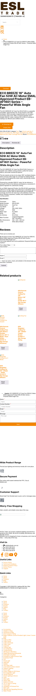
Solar (5, 677)
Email (2, 258)
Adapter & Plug (7, 631)
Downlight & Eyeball (9, 655)
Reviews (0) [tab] (15, 142)
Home (5, 601)
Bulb (4, 638)
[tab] (18, 593)
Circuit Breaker (7, 649)
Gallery (5, 607)
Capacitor (6, 646)
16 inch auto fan (27, 131)
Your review (4, 246)
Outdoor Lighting (8, 668)
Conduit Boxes (7, 650)
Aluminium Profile (8, 632)
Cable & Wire (7, 640)
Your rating (3, 245)
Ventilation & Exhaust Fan (11, 686)
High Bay (6, 662)
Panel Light (6, 670)
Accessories (7, 629)
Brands (5, 606)
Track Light (6, 685)
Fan (17, 131)
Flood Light (6, 661)
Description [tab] (6, 142)
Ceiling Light (7, 647)
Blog (4, 609)
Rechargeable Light (9, 673)
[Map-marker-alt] (16, 555)
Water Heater (7, 691)
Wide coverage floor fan (15, 134)
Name (2, 255)
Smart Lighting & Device (10, 676)
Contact (5, 610)
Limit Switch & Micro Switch (11, 667)
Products (6, 604)
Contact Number (5, 404)
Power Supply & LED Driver (11, 671)
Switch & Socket (8, 682)
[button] (0, 139)
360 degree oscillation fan (20, 133)
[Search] (17, 22)
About (5, 603)
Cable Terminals (8, 643)
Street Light (6, 680)
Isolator (5, 664)
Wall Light (6, 688)
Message (2, 413)
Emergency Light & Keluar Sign (12, 656)
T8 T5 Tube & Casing (9, 683)
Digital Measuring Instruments (12, 653)
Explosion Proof (8, 658)
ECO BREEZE (31, 134)
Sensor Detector (8, 674)
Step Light (6, 679)
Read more (21, 309)
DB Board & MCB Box (9, 652)
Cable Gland (7, 641)
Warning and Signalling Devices (12, 689)
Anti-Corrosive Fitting (9, 634)
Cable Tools (6, 644)
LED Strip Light (7, 665)
